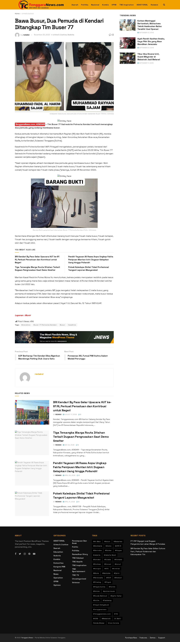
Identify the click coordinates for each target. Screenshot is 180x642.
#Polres (96, 591)
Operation (58, 578)
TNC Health (77, 561)
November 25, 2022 (42, 35)
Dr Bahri (117, 618)
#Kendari (97, 559)
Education (58, 552)
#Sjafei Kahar (116, 596)
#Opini (117, 573)
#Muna (96, 573)
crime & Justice (28, 14)
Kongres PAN (59, 566)
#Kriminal (116, 569)
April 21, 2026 (69, 502)
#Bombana (97, 546)
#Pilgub (108, 582)
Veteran (76, 582)
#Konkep (97, 564)
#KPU (106, 569)
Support (161, 638)
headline (72, 325)
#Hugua (118, 550)
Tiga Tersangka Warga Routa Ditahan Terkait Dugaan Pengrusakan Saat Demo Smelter (81, 437)
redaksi (26, 35)
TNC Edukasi (78, 558)
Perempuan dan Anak (79, 542)
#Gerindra (97, 550)
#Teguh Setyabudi (101, 605)
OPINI (114, 5)
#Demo (108, 546)
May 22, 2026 (69, 445)
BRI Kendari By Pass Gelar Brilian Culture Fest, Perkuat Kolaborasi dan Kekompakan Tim (148, 551)
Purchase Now (131, 638)
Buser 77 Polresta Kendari (45, 325)
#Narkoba (106, 573)
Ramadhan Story (80, 554)
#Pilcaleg (97, 582)
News (55, 574)
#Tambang (107, 600)
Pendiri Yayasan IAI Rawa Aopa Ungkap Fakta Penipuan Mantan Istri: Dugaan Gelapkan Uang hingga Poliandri (90, 259)
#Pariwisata (98, 578)
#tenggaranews (99, 609)
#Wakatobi (106, 618)
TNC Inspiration (126, 5)
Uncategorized (79, 579)
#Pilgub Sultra (99, 587)
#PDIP (108, 578)
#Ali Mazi (97, 541)
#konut (118, 564)
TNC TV (75, 575)
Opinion (57, 585)
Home (17, 14)
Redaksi (154, 5)
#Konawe (118, 559)
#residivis (25, 325)
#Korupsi (97, 569)
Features (143, 638)
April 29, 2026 (69, 475)
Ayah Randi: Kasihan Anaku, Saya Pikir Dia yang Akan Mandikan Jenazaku (151, 41)
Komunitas (58, 563)
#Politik (112, 587)
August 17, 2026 (70, 414)
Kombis (105, 5)
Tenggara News (27, 638)
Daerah (75, 5)
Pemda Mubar (98, 623)
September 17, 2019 (146, 63)
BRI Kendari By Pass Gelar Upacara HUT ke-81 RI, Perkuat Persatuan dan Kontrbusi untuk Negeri (37, 259)
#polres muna (109, 591)
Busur (62, 325)
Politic (75, 547)
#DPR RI (118, 546)
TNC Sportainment (78, 570)
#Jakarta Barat (110, 555)
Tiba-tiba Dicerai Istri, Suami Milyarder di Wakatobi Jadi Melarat (148, 57)
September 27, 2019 (146, 32)
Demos (152, 638)
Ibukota (70, 35)
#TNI (116, 614)
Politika (84, 5)
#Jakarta (96, 555)
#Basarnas (118, 541)
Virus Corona (113, 623)
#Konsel (107, 564)
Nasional (95, 5)
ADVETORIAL (142, 5)
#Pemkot (118, 578)
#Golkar (108, 550)
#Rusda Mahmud (100, 596)
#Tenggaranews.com (102, 614)
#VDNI (95, 618)
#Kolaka (107, 559)
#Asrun (107, 541)
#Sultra (96, 600)
